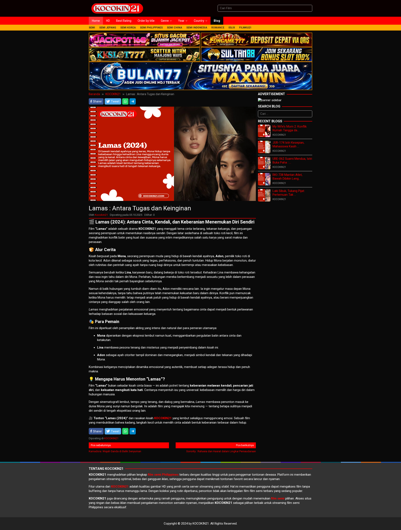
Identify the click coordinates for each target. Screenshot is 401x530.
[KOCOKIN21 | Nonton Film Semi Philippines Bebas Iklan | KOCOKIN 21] (117, 8)
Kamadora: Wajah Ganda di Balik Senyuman (115, 448)
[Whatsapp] (125, 101)
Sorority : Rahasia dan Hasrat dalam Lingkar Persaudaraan (221, 448)
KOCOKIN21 (111, 438)
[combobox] (265, 8)
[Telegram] (132, 101)
